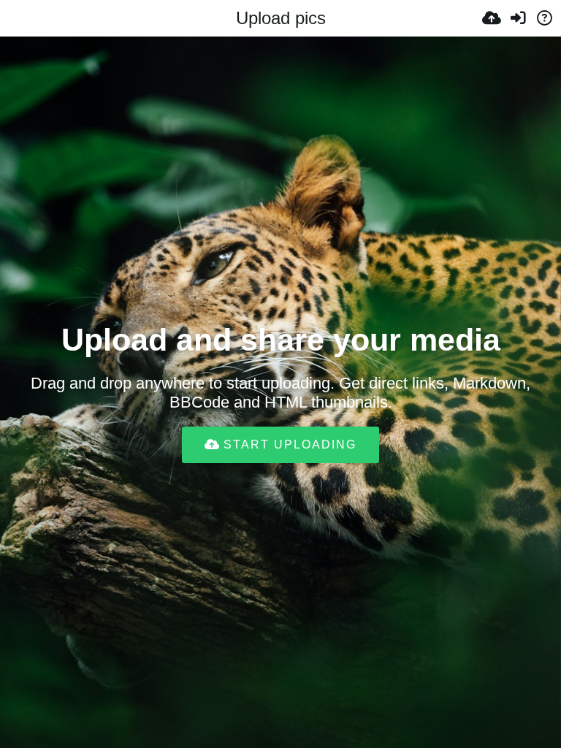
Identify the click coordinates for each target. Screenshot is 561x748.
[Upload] (491, 18)
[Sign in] (517, 18)
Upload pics (281, 18)
